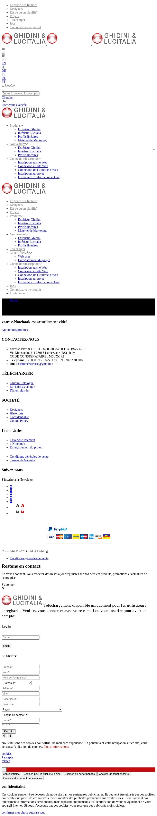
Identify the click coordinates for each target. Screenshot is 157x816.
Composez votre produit (25, 27)
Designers (16, 8)
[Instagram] (11, 486)
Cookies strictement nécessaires (22, 778)
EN (4, 63)
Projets (14, 16)
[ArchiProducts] (17, 507)
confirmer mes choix (15, 812)
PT (4, 81)
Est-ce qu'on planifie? (24, 12)
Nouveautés (17, 144)
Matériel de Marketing (32, 140)
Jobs (13, 23)
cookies (6, 753)
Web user (24, 256)
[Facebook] (11, 490)
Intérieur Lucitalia (29, 133)
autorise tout (37, 812)
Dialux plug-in (19, 390)
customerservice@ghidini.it (35, 363)
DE (4, 70)
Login (6, 645)
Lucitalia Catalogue (22, 386)
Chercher (7, 97)
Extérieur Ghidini (29, 129)
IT (3, 67)
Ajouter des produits (15, 329)
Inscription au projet (31, 173)
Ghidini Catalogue (22, 383)
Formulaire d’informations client (38, 177)
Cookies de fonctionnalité (114, 773)
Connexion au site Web (33, 166)
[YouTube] (11, 497)
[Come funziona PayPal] (78, 545)
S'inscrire (8, 731)
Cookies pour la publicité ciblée (42, 773)
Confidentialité (19, 417)
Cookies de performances (80, 773)
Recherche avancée (14, 105)
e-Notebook (17, 443)
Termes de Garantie (22, 460)
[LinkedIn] (11, 494)
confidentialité (11, 773)
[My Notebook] (3, 55)
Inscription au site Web (32, 162)
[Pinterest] (11, 501)
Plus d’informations (56, 746)
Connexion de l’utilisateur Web (38, 169)
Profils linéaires (28, 136)
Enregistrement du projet (34, 260)
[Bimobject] (17, 513)
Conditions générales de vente (29, 456)
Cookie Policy (19, 420)
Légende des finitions (23, 5)
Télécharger (17, 20)
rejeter (6, 761)
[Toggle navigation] (3, 90)
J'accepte (7, 757)
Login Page (17, 293)
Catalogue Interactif (22, 440)
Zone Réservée (19, 252)
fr (3, 59)
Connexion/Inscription (24, 158)
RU (4, 78)
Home (14, 300)
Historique (16, 413)
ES (4, 74)
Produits (15, 125)
